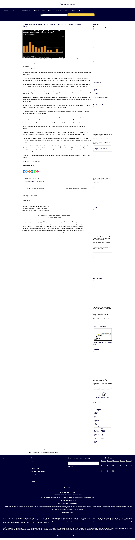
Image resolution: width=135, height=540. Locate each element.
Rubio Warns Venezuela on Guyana (96, 90)
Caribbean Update (99, 105)
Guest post (97, 410)
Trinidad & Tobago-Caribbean (43, 11)
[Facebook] (24, 171)
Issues (96, 207)
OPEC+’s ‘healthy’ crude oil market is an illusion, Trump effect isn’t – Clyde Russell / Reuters (102, 309)
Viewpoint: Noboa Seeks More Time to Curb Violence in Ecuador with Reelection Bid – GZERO (101, 314)
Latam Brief (97, 83)
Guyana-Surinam (25, 11)
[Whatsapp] (35, 171)
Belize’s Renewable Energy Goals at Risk (101, 138)
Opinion (81, 11)
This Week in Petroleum (98, 402)
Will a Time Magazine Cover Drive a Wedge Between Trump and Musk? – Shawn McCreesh (46, 449)
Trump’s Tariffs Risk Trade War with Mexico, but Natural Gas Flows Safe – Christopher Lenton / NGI (96, 435)
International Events (62, 11)
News (73, 11)
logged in (33, 181)
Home (6, 11)
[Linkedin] (32, 171)
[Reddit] (29, 171)
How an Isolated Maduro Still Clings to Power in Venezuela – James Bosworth (43, 452)
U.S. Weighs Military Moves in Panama (100, 97)
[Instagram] (37, 171)
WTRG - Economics (100, 326)
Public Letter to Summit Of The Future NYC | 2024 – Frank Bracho (103, 434)
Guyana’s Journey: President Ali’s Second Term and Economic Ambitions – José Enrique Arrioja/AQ (96, 419)
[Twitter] (26, 171)
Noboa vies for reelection (98, 100)
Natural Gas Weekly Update (102, 397)
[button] (128, 11)
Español (13, 11)
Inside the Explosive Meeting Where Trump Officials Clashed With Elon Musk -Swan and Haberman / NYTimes (102, 238)
